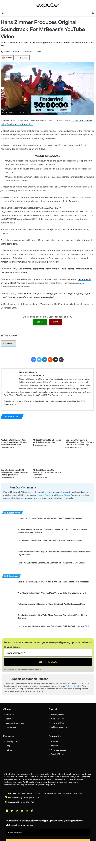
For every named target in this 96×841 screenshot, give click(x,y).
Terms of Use (57, 723)
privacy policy (35, 669)
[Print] (61, 359)
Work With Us (57, 754)
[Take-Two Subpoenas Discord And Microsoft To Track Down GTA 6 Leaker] (9, 566)
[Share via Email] (55, 359)
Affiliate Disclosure (59, 727)
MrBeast (9, 160)
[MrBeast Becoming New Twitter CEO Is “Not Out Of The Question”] (47, 459)
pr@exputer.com (31, 797)
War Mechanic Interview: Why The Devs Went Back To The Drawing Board (52, 593)
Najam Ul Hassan (10, 51)
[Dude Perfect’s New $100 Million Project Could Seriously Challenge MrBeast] (15, 459)
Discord (54, 745)
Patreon (9, 750)
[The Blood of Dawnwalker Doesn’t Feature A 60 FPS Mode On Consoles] (9, 543)
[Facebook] (33, 359)
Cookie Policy (57, 718)
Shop (8, 745)
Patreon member (73, 686)
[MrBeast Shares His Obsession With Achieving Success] (47, 429)
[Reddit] (50, 359)
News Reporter (25, 375)
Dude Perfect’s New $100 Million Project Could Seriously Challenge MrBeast (14, 472)
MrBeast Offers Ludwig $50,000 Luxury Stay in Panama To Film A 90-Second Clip (80, 442)
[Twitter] (39, 359)
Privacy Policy (57, 714)
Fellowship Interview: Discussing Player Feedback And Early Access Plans (51, 604)
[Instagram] (27, 810)
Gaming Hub (11, 741)
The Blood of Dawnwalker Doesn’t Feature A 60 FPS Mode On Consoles (50, 540)
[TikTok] (32, 810)
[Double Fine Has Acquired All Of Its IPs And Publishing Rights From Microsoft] (9, 585)
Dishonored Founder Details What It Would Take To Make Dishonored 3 (50, 518)
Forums (54, 741)
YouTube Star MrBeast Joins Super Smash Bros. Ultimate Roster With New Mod (14, 442)
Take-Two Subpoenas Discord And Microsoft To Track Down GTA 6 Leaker (51, 562)
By (2, 51)
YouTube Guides (58, 750)
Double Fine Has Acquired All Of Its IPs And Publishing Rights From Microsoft (53, 581)
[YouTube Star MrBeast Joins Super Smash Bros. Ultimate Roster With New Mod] (15, 429)
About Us (10, 714)
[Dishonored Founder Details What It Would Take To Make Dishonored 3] (9, 521)
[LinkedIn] (44, 359)
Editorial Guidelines (15, 723)
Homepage (11, 727)
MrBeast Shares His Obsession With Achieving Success (47, 440)
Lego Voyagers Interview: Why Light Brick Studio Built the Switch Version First (53, 626)
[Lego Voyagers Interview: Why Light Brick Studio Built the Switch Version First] (9, 629)
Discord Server (63, 495)
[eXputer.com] (48, 5)
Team (8, 718)
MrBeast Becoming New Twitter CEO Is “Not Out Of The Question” (47, 472)
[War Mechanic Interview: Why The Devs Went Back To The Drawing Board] (9, 596)
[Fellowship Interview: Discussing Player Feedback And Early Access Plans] (9, 607)
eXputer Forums (44, 495)
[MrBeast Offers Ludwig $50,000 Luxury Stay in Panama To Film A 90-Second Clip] (80, 429)
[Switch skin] (93, 12)
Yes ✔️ (40, 322)
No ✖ (55, 322)
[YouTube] (22, 810)
